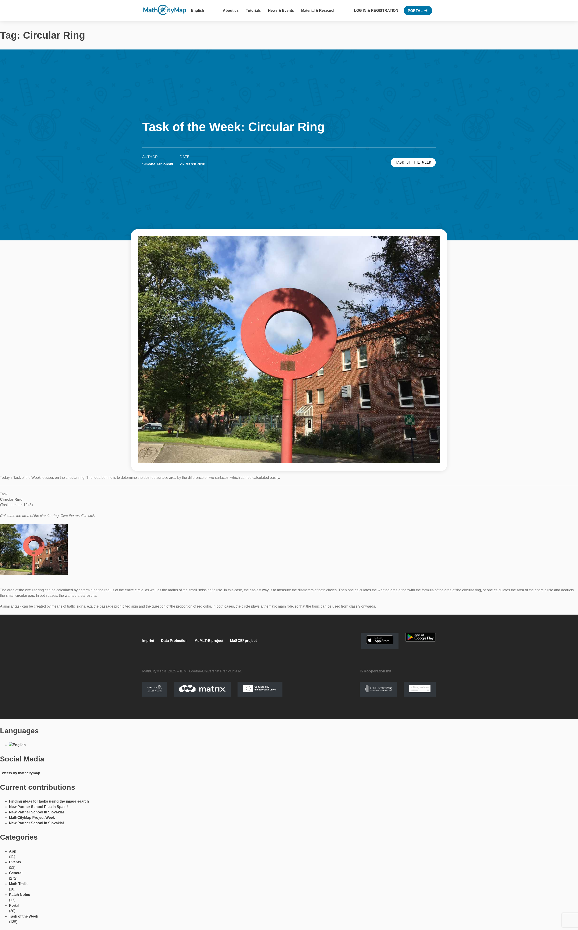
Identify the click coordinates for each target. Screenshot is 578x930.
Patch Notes (19, 895)
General (15, 873)
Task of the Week (23, 916)
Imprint (148, 641)
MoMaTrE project (208, 641)
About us (231, 10)
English (197, 10)
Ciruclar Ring (11, 499)
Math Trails (18, 884)
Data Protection (174, 641)
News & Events (281, 10)
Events (15, 862)
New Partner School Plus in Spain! (38, 807)
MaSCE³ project (243, 641)
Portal (415, 11)
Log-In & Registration (376, 10)
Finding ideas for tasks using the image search (49, 801)
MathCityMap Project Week (32, 818)
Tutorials (253, 10)
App (12, 851)
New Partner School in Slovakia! (36, 812)
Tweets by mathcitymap (20, 773)
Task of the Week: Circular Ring (233, 127)
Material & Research (318, 10)
